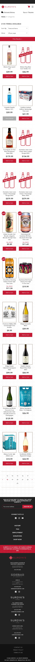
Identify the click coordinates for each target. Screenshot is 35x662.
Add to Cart (9, 76)
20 (17, 480)
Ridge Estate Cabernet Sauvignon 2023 (9, 368)
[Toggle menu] (33, 7)
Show (3, 33)
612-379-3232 (17, 569)
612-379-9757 (17, 633)
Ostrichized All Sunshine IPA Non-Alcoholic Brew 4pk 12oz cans (25, 236)
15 (17, 476)
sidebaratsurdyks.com (17, 588)
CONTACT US (18, 647)
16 (22, 476)
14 (12, 476)
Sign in (25, 12)
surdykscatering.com (17, 611)
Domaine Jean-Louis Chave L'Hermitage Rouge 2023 (9, 193)
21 (22, 480)
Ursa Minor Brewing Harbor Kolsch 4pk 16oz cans (9, 281)
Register (31, 12)
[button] (17, 39)
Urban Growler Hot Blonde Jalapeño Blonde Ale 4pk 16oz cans (9, 236)
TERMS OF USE (18, 652)
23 (17, 483)
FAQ (17, 529)
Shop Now (17, 539)
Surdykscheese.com (17, 634)
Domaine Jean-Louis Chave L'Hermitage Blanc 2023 (25, 193)
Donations (17, 536)
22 (27, 480)
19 (12, 480)
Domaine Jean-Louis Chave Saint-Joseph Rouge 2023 (25, 151)
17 (27, 476)
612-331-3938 (17, 609)
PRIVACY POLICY (18, 650)
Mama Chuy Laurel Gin (9, 68)
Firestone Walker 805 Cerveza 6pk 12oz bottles (9, 325)
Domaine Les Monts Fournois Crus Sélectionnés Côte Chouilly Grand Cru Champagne (9, 411)
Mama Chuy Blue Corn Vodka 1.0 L (25, 68)
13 (7, 476)
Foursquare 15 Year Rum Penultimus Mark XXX (9, 151)
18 (7, 480)
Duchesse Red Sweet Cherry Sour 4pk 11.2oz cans (25, 281)
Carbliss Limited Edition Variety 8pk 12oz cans (26, 109)
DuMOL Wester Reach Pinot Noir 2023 (25, 368)
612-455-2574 (17, 586)
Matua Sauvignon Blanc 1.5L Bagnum (26, 409)
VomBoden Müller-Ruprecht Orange (26, 455)
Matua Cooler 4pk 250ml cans (9, 455)
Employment (17, 533)
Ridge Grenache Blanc (25, 325)
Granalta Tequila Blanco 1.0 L (9, 108)
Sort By (3, 28)
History (17, 526)
